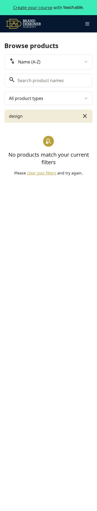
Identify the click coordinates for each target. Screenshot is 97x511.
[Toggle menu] (87, 23)
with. (48, 8)
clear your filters (41, 173)
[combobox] (48, 61)
